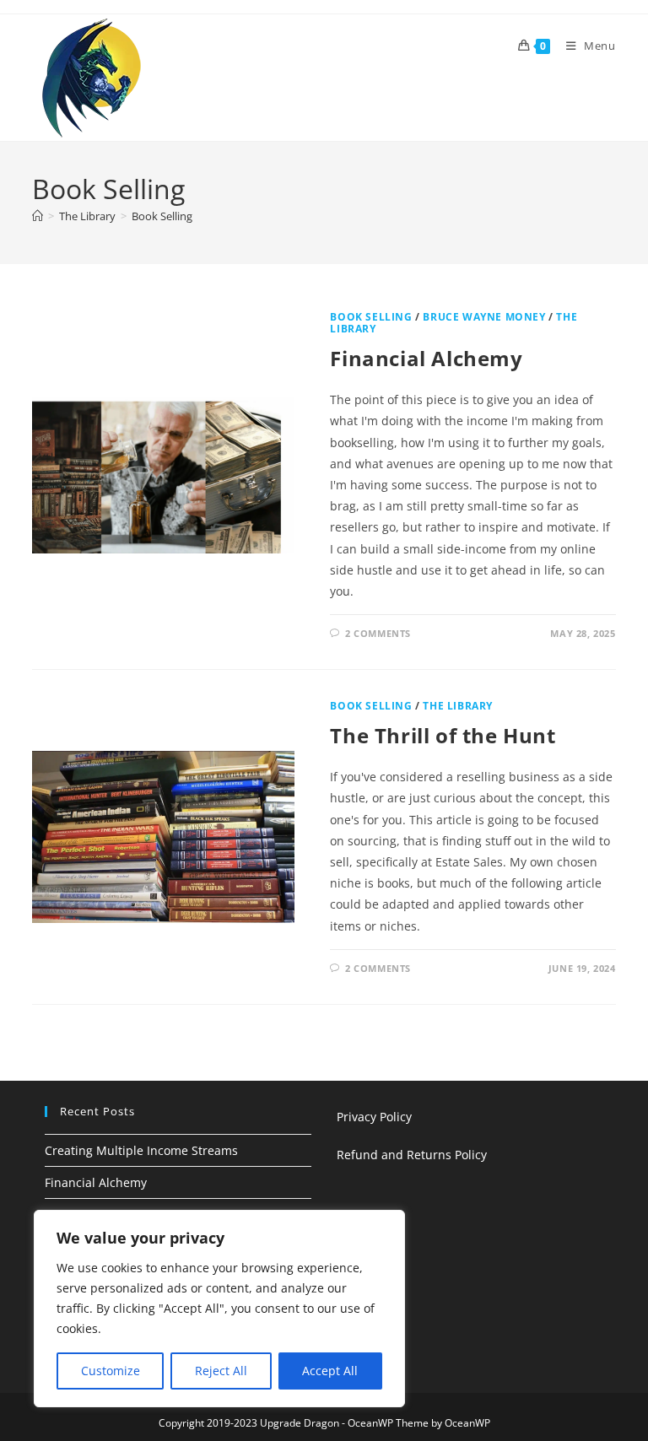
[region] (219, 1308)
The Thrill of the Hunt (442, 735)
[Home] (37, 216)
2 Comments (378, 633)
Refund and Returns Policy (412, 1155)
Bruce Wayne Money (484, 317)
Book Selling (162, 216)
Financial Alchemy (426, 358)
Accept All (330, 1371)
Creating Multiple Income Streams (141, 1150)
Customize (110, 1371)
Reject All (221, 1371)
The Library (458, 706)
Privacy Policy (374, 1117)
